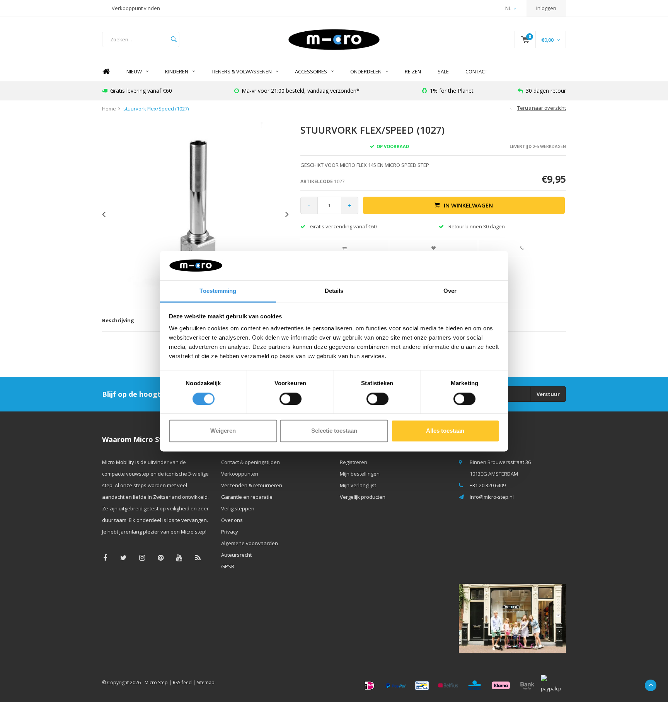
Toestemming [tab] (217, 291)
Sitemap (206, 682)
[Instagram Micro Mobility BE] (142, 557)
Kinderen (176, 71)
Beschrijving (118, 320)
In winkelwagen (468, 205)
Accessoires (311, 71)
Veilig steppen (237, 508)
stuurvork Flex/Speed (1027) (156, 108)
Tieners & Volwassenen (241, 71)
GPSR (227, 566)
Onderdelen (366, 71)
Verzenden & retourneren (251, 485)
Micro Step (156, 682)
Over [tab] (450, 291)
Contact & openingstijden (250, 462)
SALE (443, 71)
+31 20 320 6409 (488, 485)
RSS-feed (182, 682)
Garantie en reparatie (247, 496)
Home (106, 71)
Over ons (232, 520)
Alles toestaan (445, 431)
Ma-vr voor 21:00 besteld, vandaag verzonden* (301, 90)
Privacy (229, 531)
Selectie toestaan (334, 431)
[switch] (290, 399)
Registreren (353, 462)
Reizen (413, 71)
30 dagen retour (546, 90)
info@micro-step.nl (492, 496)
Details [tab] (334, 291)
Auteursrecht (236, 554)
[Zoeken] (173, 39)
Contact (476, 71)
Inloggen (546, 8)
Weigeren (223, 431)
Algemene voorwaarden (249, 543)
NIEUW (134, 71)
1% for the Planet (452, 90)
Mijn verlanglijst (358, 485)
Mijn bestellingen (360, 473)
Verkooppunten (239, 473)
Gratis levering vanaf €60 (141, 90)
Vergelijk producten (362, 496)
